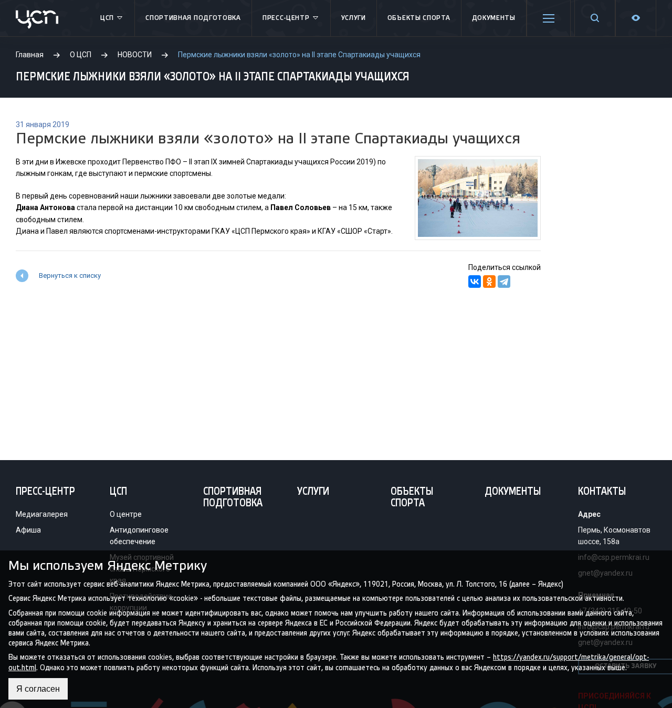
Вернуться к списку (70, 275)
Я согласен (38, 688)
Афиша (28, 530)
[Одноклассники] (489, 281)
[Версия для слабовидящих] (636, 18)
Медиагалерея (42, 514)
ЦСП (107, 18)
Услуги (353, 18)
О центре (126, 514)
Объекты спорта (418, 18)
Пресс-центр (286, 18)
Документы (494, 18)
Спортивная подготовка (193, 18)
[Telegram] (504, 281)
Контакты (602, 492)
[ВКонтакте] (474, 281)
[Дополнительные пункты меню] (548, 18)
